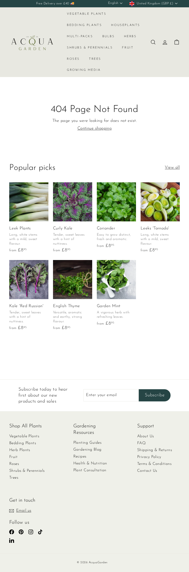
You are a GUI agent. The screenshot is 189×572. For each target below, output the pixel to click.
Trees (95, 58)
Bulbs (108, 36)
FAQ (141, 443)
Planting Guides (87, 443)
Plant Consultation (89, 470)
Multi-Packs (80, 36)
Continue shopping (94, 128)
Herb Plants (19, 450)
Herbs (130, 36)
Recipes (79, 456)
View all (172, 168)
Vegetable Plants (86, 13)
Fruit (127, 47)
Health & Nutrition (90, 463)
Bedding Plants (84, 25)
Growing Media (84, 70)
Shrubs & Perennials (90, 47)
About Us (145, 436)
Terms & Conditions (154, 464)
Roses (73, 58)
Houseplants (125, 25)
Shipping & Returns (154, 450)
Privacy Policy (149, 457)
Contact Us (147, 471)
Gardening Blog (87, 450)
